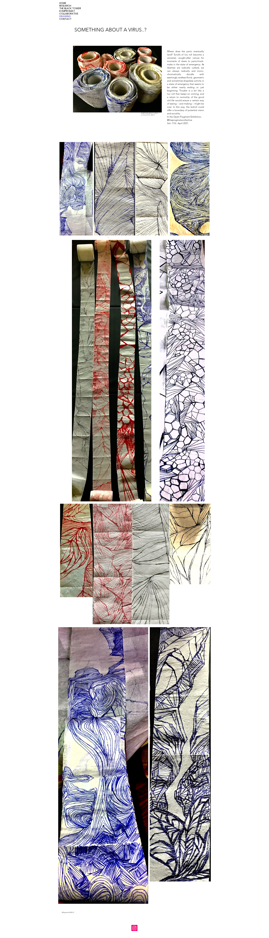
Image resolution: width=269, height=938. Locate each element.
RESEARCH (65, 5)
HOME (62, 3)
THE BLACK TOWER (70, 8)
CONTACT (65, 19)
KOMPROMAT (67, 11)
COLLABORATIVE (68, 13)
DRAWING (65, 16)
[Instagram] (134, 928)
